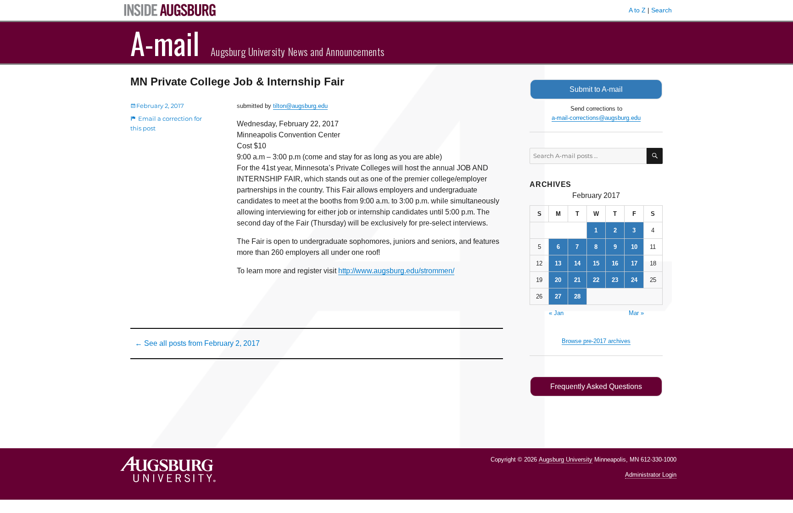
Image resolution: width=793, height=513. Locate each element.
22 (596, 279)
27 (558, 296)
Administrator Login (650, 474)
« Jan (556, 313)
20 (558, 279)
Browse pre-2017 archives (596, 341)
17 (634, 263)
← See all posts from (197, 343)
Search (661, 10)
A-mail (165, 42)
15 (596, 263)
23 (615, 279)
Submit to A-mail (596, 89)
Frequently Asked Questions (596, 386)
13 (558, 263)
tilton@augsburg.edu (300, 105)
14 (577, 263)
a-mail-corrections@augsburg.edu (596, 117)
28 (577, 296)
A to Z (637, 10)
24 (634, 279)
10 (634, 246)
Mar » (636, 313)
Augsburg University (565, 459)
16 (615, 263)
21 (577, 279)
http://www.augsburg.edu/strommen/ (396, 271)
